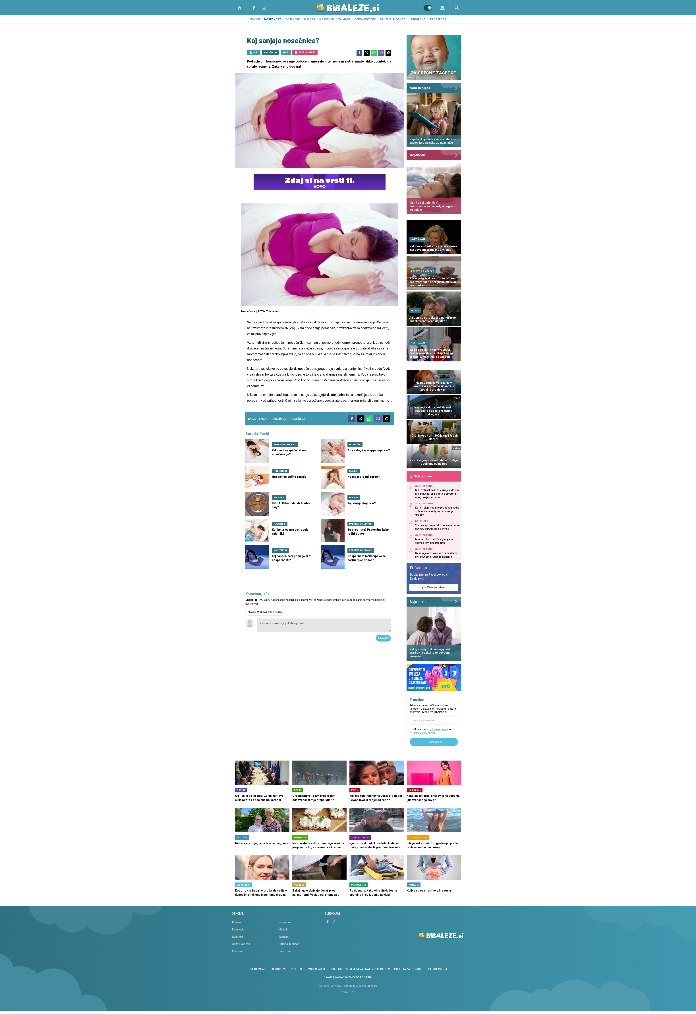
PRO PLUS (297, 969)
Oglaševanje (257, 969)
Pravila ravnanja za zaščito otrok (348, 977)
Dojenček (292, 19)
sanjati (264, 418)
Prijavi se (383, 638)
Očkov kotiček (365, 19)
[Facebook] (253, 7)
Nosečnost (272, 19)
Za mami (344, 19)
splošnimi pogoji (438, 729)
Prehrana (418, 19)
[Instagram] (264, 7)
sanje (252, 418)
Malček (309, 19)
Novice (255, 19)
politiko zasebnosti (424, 733)
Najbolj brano (423, 476)
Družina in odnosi (393, 19)
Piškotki (336, 969)
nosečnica (298, 418)
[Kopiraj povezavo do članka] (388, 53)
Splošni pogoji (437, 969)
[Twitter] (367, 53)
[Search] (457, 7)
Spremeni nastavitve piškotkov (368, 969)
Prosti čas (438, 19)
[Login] (442, 7)
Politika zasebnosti (408, 969)
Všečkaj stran (436, 587)
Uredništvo (278, 969)
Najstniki (326, 19)
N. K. (256, 52)
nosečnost (280, 418)
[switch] (428, 8)
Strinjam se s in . (432, 731)
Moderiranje (317, 969)
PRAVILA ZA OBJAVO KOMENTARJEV (265, 612)
